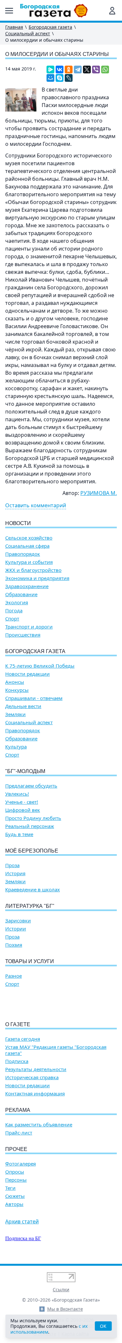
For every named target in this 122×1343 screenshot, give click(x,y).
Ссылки (61, 1289)
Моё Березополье (31, 851)
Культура (16, 747)
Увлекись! (17, 794)
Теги (10, 1188)
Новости (18, 523)
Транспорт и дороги (29, 627)
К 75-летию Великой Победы (40, 666)
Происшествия (22, 635)
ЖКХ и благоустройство (33, 570)
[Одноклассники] (69, 69)
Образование (21, 594)
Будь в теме (19, 834)
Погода (13, 610)
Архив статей (22, 1221)
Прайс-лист (18, 1133)
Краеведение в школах (32, 889)
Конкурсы (17, 690)
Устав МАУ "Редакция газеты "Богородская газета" (55, 1050)
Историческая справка (32, 1077)
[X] (87, 69)
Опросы (14, 1172)
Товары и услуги (29, 961)
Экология (16, 602)
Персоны (16, 1180)
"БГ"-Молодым (25, 771)
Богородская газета (50, 27)
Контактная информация (35, 1094)
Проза (12, 865)
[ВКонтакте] (59, 69)
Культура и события (29, 562)
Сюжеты (15, 1196)
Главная (14, 27)
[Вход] (112, 10)
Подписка (16, 1061)
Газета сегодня (22, 1039)
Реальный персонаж (29, 826)
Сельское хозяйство (28, 538)
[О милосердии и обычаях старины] (20, 100)
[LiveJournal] (69, 78)
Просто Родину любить (33, 818)
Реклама (17, 1110)
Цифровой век (22, 810)
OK (103, 1326)
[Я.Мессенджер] (50, 69)
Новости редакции (27, 674)
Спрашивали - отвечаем (33, 698)
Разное (13, 976)
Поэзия (13, 945)
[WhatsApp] (105, 69)
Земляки (15, 714)
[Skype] (59, 78)
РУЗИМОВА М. (98, 493)
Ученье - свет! (21, 802)
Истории (15, 929)
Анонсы (14, 682)
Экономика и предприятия (37, 578)
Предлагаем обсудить (31, 786)
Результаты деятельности (35, 1069)
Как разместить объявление (38, 1125)
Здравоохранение (26, 586)
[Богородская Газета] (54, 10)
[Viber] (96, 69)
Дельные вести (23, 706)
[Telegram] (78, 69)
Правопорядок (22, 554)
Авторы (14, 1204)
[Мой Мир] (50, 78)
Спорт (12, 619)
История (15, 873)
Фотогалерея (20, 1164)
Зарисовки (18, 921)
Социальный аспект (27, 33)
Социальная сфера (27, 546)
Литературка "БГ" (29, 906)
